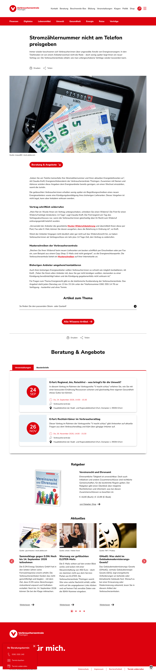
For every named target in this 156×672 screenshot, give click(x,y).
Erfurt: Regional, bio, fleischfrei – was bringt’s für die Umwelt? (85, 382)
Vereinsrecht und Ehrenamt (95, 472)
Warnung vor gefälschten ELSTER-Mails (74, 558)
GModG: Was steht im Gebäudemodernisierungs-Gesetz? (114, 559)
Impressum (98, 669)
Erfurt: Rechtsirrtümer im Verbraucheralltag (74, 419)
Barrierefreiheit (115, 669)
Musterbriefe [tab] (42, 367)
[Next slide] (144, 561)
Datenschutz (83, 669)
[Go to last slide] (11, 561)
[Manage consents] (151, 667)
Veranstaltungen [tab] (23, 367)
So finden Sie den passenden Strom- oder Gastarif (42, 306)
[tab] (72, 611)
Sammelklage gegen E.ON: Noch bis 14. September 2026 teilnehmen (38, 559)
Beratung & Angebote (44, 164)
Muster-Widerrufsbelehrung (81, 226)
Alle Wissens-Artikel (76, 321)
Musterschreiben (66, 256)
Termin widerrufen (136, 669)
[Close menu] (34, 646)
